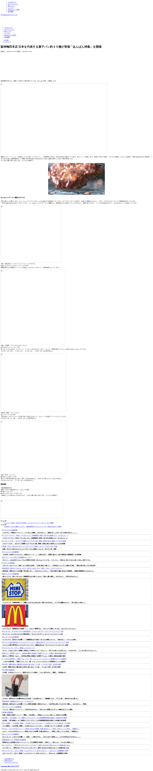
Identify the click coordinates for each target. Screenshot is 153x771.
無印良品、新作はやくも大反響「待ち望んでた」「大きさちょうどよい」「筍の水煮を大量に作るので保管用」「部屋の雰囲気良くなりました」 (48, 571)
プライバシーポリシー (11, 762)
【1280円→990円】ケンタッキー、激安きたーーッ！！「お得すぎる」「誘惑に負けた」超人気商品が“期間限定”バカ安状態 (41, 554)
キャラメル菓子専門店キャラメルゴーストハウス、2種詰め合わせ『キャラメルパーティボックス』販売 (35, 645)
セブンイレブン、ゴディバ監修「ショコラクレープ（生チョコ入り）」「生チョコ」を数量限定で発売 (35, 753)
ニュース (10, 8)
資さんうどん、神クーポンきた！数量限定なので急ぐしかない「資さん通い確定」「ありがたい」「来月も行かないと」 (40, 576)
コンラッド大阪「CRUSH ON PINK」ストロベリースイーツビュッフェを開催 (29, 523)
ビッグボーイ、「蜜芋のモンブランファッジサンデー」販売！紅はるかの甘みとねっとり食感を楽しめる (35, 748)
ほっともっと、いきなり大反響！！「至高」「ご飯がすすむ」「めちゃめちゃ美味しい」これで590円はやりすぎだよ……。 (41, 737)
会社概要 (10, 11)
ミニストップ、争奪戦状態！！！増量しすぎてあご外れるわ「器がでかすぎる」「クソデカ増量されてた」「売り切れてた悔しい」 (44, 602)
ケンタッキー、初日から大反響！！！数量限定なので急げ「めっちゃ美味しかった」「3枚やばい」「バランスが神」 (39, 639)
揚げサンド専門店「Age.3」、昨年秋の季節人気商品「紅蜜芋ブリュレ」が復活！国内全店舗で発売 (33, 656)
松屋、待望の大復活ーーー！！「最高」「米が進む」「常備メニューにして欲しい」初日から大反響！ (35, 715)
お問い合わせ (8, 760)
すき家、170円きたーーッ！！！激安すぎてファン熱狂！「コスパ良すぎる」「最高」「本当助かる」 (34, 672)
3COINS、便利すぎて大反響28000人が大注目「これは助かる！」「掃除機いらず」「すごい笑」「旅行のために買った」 (40, 698)
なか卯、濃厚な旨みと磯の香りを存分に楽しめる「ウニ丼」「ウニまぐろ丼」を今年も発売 (31, 667)
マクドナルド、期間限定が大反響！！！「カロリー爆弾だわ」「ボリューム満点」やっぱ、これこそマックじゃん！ (39, 628)
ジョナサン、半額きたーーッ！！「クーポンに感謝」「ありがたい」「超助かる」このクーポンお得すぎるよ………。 (40, 532)
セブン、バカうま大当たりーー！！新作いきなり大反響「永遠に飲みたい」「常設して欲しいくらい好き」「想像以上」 (40, 731)
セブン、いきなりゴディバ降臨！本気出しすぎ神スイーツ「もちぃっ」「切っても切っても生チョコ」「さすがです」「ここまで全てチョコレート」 (49, 650)
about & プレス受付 (14, 9)
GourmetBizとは (9, 759)
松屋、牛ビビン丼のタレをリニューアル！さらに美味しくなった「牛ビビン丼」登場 (29, 549)
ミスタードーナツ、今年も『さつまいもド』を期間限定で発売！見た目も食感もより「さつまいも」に (35, 538)
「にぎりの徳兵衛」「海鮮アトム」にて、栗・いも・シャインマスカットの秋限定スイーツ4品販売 (34, 661)
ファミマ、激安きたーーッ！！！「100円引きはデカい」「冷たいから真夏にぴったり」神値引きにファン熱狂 (37, 709)
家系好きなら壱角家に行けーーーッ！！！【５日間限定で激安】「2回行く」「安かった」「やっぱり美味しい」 (38, 742)
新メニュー (11, 6)
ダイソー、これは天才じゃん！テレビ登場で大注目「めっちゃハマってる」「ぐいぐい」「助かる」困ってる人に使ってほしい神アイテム (46, 560)
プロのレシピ (12, 2)
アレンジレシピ (13, 4)
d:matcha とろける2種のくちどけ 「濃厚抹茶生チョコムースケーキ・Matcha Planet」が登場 (32, 526)
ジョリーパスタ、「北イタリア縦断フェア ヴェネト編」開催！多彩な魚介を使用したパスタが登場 (33, 543)
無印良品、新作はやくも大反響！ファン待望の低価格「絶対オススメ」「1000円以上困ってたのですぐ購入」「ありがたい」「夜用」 (44, 704)
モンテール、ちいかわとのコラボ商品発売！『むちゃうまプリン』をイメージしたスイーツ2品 (32, 634)
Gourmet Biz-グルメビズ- (10, 766)
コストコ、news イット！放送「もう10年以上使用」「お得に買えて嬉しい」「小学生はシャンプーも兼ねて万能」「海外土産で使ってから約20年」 (49, 565)
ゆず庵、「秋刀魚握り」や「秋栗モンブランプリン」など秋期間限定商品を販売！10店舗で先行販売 (34, 720)
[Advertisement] (33, 21)
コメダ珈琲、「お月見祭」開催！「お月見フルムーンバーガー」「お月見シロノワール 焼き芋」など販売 (35, 726)
